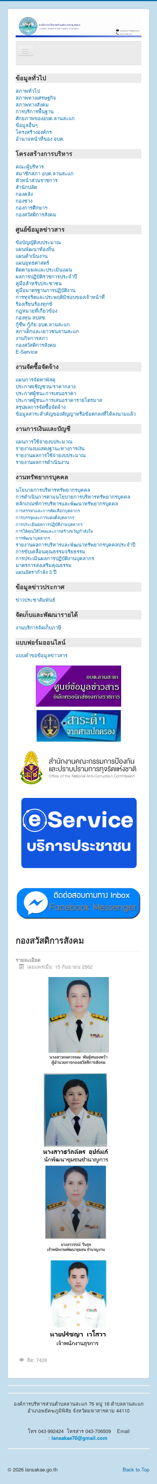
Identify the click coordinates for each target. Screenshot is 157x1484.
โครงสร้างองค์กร (34, 132)
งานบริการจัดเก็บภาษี (38, 627)
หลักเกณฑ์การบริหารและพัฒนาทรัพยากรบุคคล (67, 503)
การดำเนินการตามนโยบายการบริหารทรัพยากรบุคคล (73, 496)
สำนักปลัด (42, 187)
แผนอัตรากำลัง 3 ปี (36, 572)
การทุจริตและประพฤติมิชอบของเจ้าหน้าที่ (60, 297)
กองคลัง (38, 194)
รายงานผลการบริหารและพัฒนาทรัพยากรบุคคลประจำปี (75, 544)
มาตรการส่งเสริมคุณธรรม (44, 565)
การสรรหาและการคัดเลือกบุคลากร (48, 510)
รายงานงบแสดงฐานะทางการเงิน (50, 448)
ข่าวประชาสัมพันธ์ (37, 599)
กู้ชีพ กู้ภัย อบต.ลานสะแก (43, 324)
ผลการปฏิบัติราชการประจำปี (46, 276)
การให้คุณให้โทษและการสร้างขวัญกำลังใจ (54, 531)
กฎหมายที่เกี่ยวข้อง (36, 310)
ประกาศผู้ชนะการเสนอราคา (46, 393)
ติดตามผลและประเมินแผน (44, 269)
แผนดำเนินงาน (32, 256)
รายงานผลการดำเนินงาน (42, 462)
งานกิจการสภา (32, 338)
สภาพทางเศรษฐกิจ (36, 97)
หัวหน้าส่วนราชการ (37, 180)
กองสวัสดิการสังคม (36, 214)
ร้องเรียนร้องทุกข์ (34, 303)
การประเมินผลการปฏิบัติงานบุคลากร (49, 524)
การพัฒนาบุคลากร (33, 538)
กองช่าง (32, 200)
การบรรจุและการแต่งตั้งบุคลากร (45, 517)
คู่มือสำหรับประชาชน (39, 283)
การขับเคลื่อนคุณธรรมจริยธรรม (50, 551)
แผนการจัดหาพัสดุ (35, 379)
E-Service (26, 351)
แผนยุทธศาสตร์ (32, 262)
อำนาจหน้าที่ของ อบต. (40, 138)
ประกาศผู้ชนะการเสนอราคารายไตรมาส (59, 400)
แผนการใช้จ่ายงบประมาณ (44, 441)
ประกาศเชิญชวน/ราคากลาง (45, 386)
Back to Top (136, 1469)
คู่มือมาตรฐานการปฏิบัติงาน (45, 290)
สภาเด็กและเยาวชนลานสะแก (47, 331)
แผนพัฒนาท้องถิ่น (35, 249)
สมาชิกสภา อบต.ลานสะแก (45, 173)
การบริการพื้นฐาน (35, 111)
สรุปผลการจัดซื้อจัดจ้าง (41, 407)
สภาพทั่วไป (28, 90)
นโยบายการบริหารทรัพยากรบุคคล (53, 489)
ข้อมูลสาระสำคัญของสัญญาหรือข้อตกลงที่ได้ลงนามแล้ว (76, 413)
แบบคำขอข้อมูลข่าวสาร (41, 655)
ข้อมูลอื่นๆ (33, 125)
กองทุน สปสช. (31, 317)
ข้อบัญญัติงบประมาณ (38, 242)
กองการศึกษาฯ (31, 207)
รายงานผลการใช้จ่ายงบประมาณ (51, 455)
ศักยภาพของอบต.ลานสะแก (45, 118)
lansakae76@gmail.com (79, 1437)
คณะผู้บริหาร (30, 166)
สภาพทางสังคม (32, 104)
